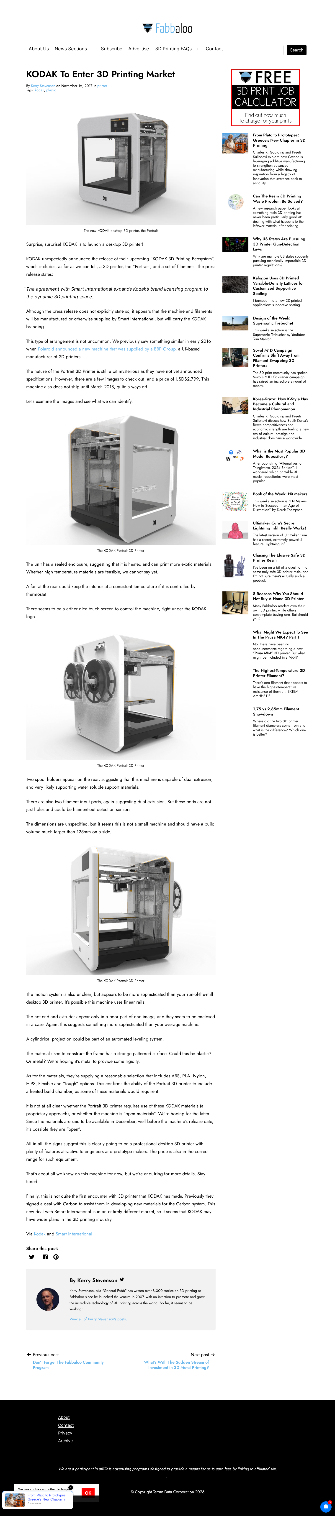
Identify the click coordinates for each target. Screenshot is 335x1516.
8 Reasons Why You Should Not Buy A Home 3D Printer (278, 596)
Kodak (40, 1234)
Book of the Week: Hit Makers (280, 494)
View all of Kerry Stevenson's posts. (98, 1319)
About (64, 1417)
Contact (214, 48)
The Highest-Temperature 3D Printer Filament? (279, 672)
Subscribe (111, 48)
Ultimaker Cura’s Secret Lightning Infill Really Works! (279, 525)
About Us (39, 48)
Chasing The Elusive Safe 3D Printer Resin (279, 557)
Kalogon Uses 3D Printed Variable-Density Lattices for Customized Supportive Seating (278, 285)
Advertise (138, 48)
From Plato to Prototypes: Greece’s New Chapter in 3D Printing (279, 140)
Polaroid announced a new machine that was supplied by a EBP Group (106, 349)
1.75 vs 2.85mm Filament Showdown (276, 711)
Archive (65, 1440)
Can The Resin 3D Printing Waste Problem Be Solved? (278, 198)
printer (102, 85)
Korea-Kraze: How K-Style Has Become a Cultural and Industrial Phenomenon (280, 404)
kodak (39, 90)
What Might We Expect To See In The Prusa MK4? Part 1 (280, 634)
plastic (51, 90)
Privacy (65, 1433)
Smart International (74, 1234)
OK (88, 1493)
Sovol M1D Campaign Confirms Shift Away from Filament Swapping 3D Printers (276, 357)
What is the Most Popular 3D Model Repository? (279, 453)
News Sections (71, 48)
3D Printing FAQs (173, 48)
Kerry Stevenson (43, 85)
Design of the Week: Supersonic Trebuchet (273, 320)
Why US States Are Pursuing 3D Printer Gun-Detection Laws (279, 244)
